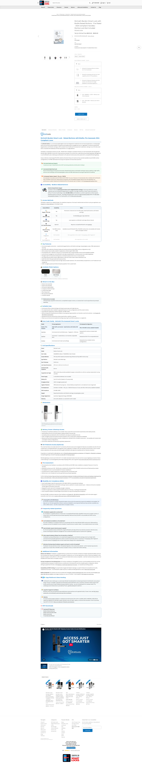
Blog (100, 7)
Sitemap (43, 735)
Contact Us (93, 7)
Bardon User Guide (47, 614)
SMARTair (63, 728)
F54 (48, 153)
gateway (90, 224)
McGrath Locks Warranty (68, 602)
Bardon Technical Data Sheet (49, 612)
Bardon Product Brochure (49, 611)
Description (44, 129)
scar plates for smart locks (88, 574)
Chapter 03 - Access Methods (47, 204)
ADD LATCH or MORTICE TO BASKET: (82, 86)
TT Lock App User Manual (48, 615)
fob (83, 215)
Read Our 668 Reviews (75, 750)
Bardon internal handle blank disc (76, 572)
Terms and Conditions (71, 746)
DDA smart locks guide (76, 196)
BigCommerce (46, 738)
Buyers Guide (51, 7)
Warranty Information (52, 129)
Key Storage (53, 726)
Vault (62, 734)
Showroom (59, 7)
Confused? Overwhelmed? (90, 129)
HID (62, 729)
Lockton (63, 732)
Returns (73, 7)
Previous (38, 36)
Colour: (77, 54)
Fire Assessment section (88, 181)
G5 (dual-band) (71, 454)
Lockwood (63, 725)
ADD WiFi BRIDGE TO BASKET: (81, 60)
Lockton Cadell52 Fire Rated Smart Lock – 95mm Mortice (90, 696)
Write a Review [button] (91, 36)
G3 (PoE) (58, 454)
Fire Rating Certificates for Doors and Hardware (83, 476)
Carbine (63, 731)
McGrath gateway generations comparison (73, 453)
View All (63, 737)
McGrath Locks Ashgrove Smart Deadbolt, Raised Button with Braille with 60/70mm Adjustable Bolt (60, 697)
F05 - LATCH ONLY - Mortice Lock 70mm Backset (90, 101)
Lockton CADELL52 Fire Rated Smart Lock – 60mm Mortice (80, 696)
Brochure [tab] (76, 129)
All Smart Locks (54, 722)
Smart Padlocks (54, 728)
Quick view (49, 683)
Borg (62, 722)
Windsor (43, 341)
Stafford (43, 336)
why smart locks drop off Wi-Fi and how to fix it (89, 459)
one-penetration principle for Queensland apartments (84, 477)
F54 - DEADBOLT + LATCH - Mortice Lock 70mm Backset (90, 95)
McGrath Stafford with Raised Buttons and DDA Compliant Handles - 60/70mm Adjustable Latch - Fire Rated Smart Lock (50, 698)
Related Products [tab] (45, 677)
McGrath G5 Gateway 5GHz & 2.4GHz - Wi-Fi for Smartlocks (90, 69)
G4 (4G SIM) (63, 454)
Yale (62, 726)
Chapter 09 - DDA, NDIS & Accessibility (76, 494)
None (79, 64)
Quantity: (76, 106)
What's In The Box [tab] (62, 129)
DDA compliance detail (85, 194)
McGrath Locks (64, 723)
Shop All (43, 7)
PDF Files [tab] (81, 129)
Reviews (66, 7)
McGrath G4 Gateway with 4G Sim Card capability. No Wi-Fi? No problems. (91, 75)
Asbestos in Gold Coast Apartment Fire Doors (67, 564)
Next (72, 36)
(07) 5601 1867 (73, 744)
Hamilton (85, 235)
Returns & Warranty (58, 602)
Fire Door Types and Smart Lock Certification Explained (60, 476)
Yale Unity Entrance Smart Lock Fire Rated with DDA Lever (70, 696)
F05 (45, 153)
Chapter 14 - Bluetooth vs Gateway (93, 453)
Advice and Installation (83, 7)
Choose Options (50, 687)
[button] (139, 47)
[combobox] (69, 2)
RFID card (79, 215)
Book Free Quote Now (71, 747)
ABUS (62, 735)
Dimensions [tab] (69, 129)
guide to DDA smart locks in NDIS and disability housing (67, 496)
